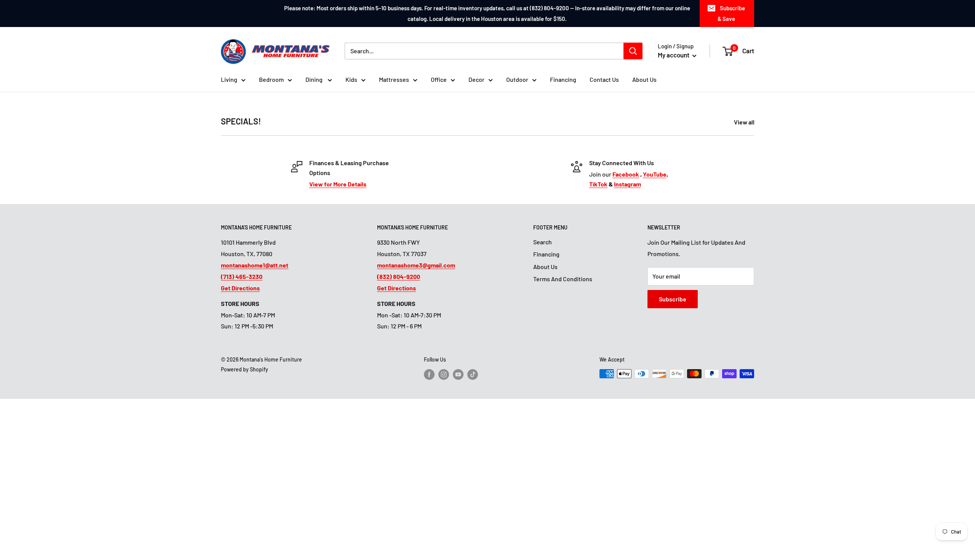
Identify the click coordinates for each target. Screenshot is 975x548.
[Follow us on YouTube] (458, 374)
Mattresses (394, 79)
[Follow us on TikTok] (472, 374)
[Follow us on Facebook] (429, 374)
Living (229, 79)
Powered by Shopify (244, 369)
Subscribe (672, 299)
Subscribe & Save (731, 13)
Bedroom (271, 79)
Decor (476, 79)
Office (439, 79)
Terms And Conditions (562, 278)
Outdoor (517, 79)
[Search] (633, 51)
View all (745, 122)
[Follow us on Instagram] (443, 374)
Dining (314, 79)
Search (542, 241)
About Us (644, 79)
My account (674, 55)
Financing (563, 79)
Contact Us (604, 79)
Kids (351, 79)
